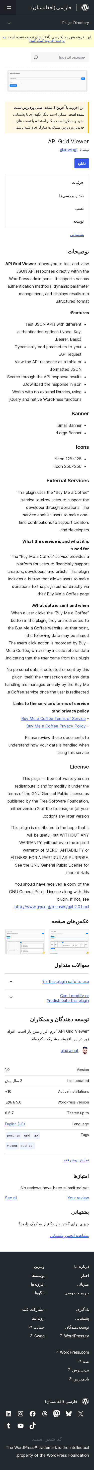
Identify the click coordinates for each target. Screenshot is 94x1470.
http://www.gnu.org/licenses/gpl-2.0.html (52, 906)
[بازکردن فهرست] (8, 7)
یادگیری (82, 1309)
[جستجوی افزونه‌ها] (36, 57)
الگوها (40, 1292)
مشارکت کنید (33, 1309)
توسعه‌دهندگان (77, 1327)
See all (11, 1197)
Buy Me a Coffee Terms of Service (53, 718)
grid (27, 1135)
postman (13, 1135)
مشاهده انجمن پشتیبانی (69, 1235)
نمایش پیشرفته (76, 1159)
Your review (78, 1197)
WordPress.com (72, 1352)
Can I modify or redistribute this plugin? (68, 998)
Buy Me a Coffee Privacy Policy (56, 725)
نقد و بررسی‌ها (71, 195)
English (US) (15, 1124)
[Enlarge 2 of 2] (38, 936)
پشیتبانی (82, 1318)
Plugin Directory (75, 23)
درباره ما (81, 1266)
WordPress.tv (74, 1335)
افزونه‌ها (38, 1284)
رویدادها (38, 1318)
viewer (12, 1146)
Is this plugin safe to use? (65, 981)
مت (83, 1361)
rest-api (27, 1146)
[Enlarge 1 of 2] (82, 936)
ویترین (39, 1266)
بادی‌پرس (78, 1378)
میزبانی (83, 1284)
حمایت (37, 1327)
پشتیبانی (77, 234)
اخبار (85, 1275)
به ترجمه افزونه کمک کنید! (34, 39)
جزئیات (78, 182)
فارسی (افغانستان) (61, 1401)
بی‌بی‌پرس (78, 1369)
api (36, 1135)
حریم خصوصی (76, 1292)
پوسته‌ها (38, 1275)
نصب (79, 208)
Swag (37, 1335)
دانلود (82, 163)
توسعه (78, 221)
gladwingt (69, 149)
